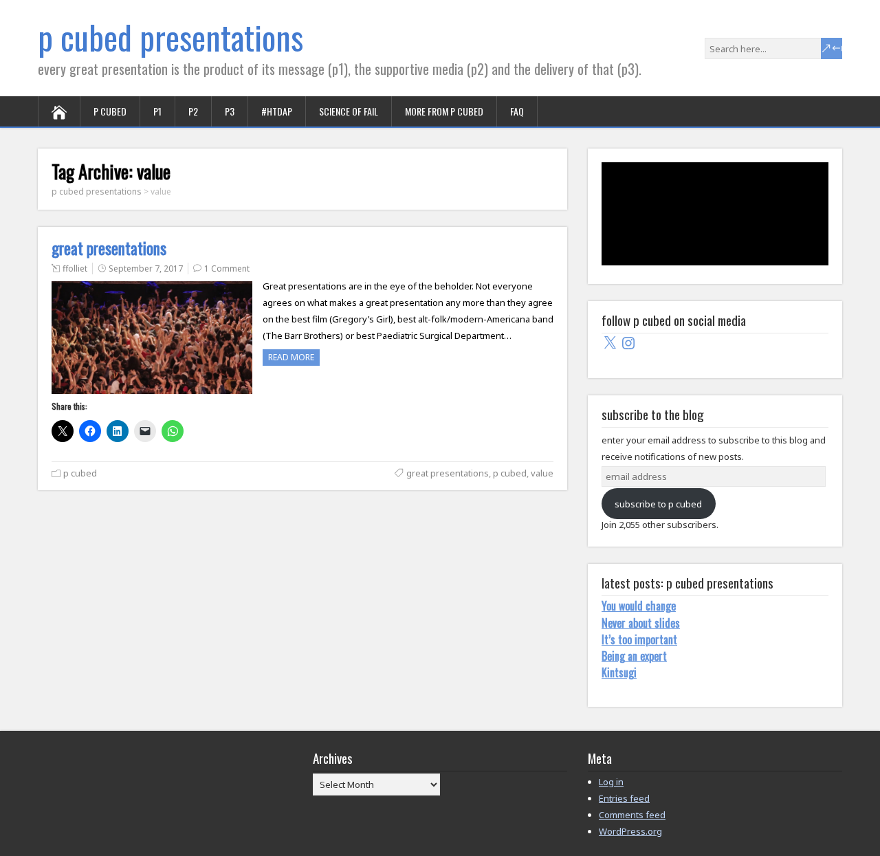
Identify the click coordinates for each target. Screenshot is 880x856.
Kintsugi (619, 672)
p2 (193, 111)
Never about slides (641, 623)
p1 (157, 111)
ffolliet (75, 268)
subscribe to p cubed (658, 504)
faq (517, 111)
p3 (229, 111)
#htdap (276, 111)
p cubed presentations (170, 36)
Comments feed (632, 815)
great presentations (109, 248)
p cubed (110, 111)
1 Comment (227, 268)
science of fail (348, 111)
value (542, 473)
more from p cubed (444, 111)
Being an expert (634, 656)
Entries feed (624, 798)
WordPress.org (630, 831)
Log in (611, 782)
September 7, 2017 (146, 268)
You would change (639, 605)
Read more (291, 357)
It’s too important (639, 639)
